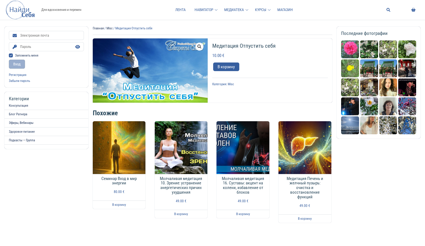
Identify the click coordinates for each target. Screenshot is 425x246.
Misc (109, 28)
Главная (98, 28)
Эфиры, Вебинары (21, 123)
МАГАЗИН (285, 10)
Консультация (18, 106)
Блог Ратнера (18, 114)
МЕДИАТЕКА (234, 10)
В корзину (226, 66)
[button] (199, 47)
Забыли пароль (19, 81)
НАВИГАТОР (204, 10)
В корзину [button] (119, 205)
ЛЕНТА (180, 10)
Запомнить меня (26, 55)
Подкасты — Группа (22, 140)
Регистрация (17, 75)
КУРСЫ (260, 10)
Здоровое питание (22, 132)
